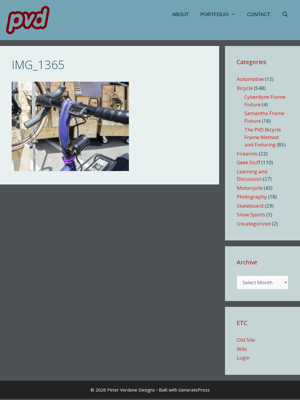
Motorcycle (249, 187)
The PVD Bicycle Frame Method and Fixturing (262, 137)
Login (243, 357)
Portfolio (214, 14)
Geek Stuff (248, 162)
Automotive (250, 79)
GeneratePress (194, 390)
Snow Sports (251, 214)
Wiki (242, 349)
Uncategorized (254, 223)
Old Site (246, 339)
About (180, 14)
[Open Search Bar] (285, 14)
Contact (258, 14)
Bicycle (245, 88)
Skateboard (250, 205)
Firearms (247, 153)
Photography (252, 196)
